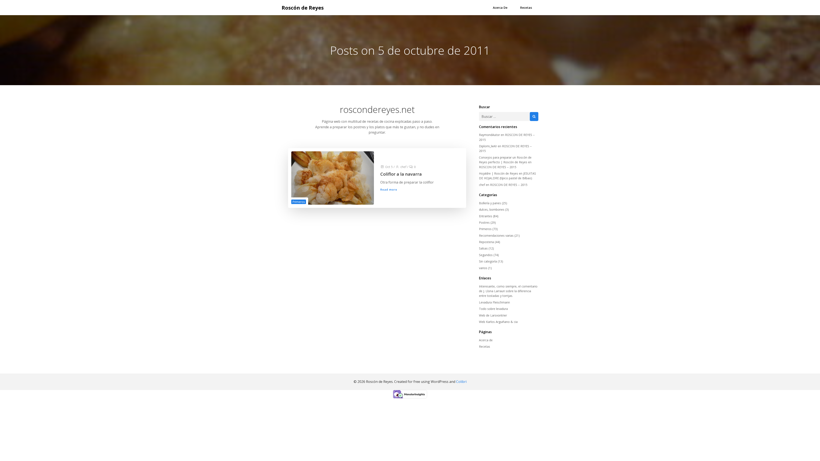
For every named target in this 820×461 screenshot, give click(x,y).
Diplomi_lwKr (488, 146)
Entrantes (485, 216)
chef (403, 167)
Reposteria (486, 242)
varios (483, 268)
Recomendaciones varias (496, 235)
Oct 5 (389, 167)
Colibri (461, 381)
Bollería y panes (490, 203)
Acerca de (500, 8)
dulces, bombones (491, 209)
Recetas (526, 8)
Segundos (486, 255)
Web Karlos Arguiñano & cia (498, 322)
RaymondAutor (489, 135)
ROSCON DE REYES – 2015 (497, 167)
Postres (484, 222)
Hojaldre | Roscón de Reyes (498, 173)
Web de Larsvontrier (493, 315)
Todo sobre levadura (493, 309)
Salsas (483, 248)
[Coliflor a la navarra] (332, 177)
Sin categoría (488, 261)
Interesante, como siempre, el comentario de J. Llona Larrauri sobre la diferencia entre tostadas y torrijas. (508, 291)
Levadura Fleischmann (494, 302)
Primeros (298, 202)
